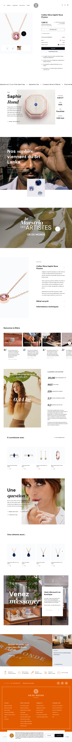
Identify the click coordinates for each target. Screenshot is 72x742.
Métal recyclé (42, 301)
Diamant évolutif (56, 714)
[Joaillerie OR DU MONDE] (36, 693)
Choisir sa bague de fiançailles (26, 721)
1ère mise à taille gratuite (57, 710)
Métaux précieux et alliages (25, 710)
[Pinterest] (62, 683)
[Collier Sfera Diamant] (19, 48)
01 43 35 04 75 (12, 683)
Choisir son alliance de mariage (26, 723)
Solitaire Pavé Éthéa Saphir (12, 465)
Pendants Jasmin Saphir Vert (41, 465)
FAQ (53, 716)
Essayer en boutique (53, 51)
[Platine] (11, 468)
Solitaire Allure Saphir (26, 465)
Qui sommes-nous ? (40, 705)
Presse (5, 716)
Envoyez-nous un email (28, 683)
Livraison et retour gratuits (58, 705)
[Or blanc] (7, 468)
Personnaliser (53, 29)
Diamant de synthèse (24, 707)
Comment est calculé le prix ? (46, 24)
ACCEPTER (59, 735)
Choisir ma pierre (46, 33)
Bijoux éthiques (7, 710)
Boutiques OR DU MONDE (9, 712)
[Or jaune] (23, 468)
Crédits (67, 736)
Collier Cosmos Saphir (40, 562)
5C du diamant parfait (24, 705)
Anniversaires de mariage (25, 719)
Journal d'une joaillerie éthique (42, 716)
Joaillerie (9, 5)
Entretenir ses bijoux (24, 714)
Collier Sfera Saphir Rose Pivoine (47, 267)
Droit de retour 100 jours (57, 707)
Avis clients (6, 719)
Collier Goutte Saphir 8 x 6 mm (13, 562)
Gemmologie (22, 712)
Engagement (39, 703)
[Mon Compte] (65, 5)
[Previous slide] (69, 343)
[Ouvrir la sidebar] (4, 5)
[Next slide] (62, 551)
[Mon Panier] (67, 5)
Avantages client (57, 703)
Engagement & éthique (40, 707)
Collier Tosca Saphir (25, 562)
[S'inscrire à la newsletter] (33, 655)
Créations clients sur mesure (9, 714)
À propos (6, 703)
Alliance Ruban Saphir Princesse (57, 465)
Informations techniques (47, 306)
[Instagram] (66, 683)
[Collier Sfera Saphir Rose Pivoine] (7, 48)
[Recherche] (62, 5)
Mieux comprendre (24, 703)
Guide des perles (23, 725)
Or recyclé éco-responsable (41, 714)
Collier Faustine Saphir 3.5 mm (56, 562)
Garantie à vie (55, 712)
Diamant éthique (39, 712)
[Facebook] (58, 683)
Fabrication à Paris (39, 710)
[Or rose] (10, 468)
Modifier (63, 37)
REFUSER (49, 735)
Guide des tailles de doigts (25, 716)
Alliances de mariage (8, 707)
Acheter (53, 48)
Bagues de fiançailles (8, 705)
